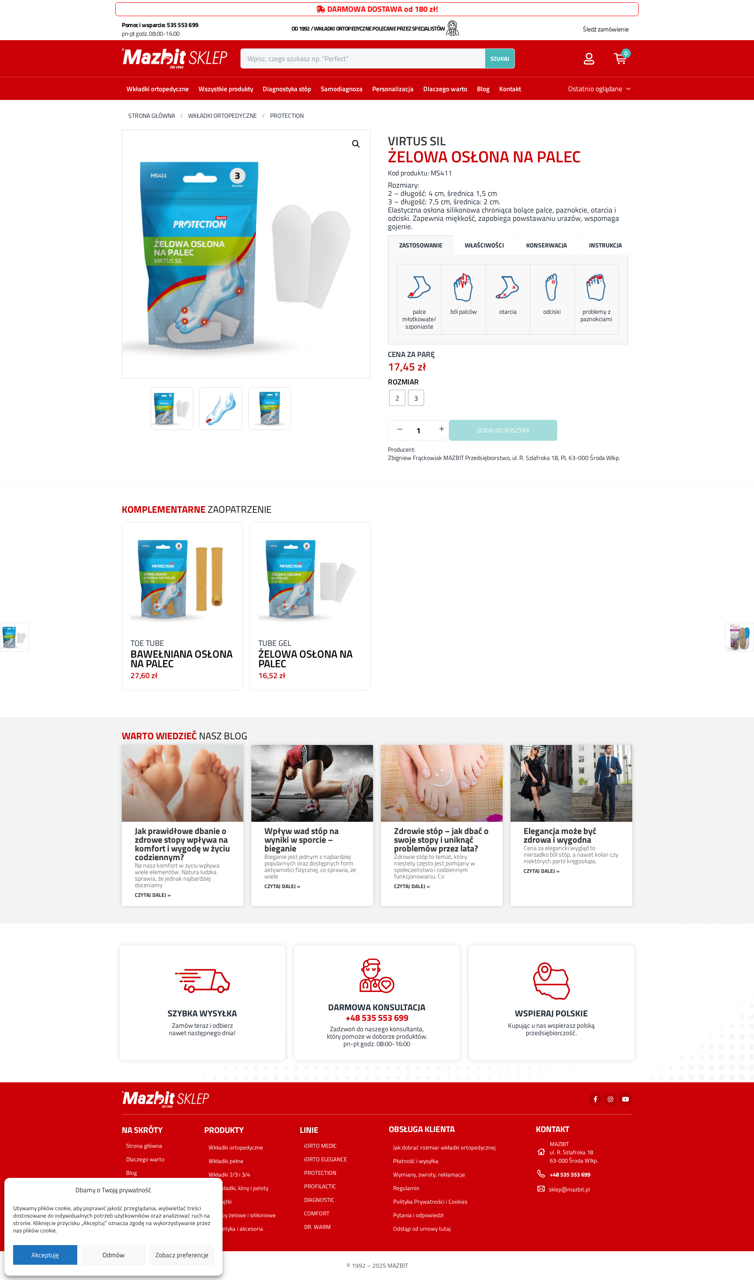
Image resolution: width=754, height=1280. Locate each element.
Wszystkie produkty (226, 89)
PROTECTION (287, 115)
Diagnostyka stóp (287, 89)
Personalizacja (393, 89)
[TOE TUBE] (182, 578)
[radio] (397, 397)
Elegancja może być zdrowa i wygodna (560, 835)
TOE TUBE (147, 643)
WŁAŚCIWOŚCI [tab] (484, 245)
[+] (441, 429)
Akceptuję (45, 1255)
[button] (624, 58)
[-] (399, 429)
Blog (483, 89)
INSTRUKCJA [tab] (605, 245)
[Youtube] (625, 1099)
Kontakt (510, 89)
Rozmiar (403, 382)
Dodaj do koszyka (503, 430)
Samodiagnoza (342, 89)
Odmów (113, 1255)
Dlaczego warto (445, 89)
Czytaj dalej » (153, 895)
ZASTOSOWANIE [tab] (420, 245)
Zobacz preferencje (182, 1255)
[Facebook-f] (595, 1099)
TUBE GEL (274, 643)
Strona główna (151, 115)
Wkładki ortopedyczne (158, 89)
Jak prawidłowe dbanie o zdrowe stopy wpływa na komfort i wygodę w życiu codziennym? (182, 844)
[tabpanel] (508, 299)
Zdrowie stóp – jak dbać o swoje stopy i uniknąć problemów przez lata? (441, 839)
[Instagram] (610, 1099)
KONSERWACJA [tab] (546, 245)
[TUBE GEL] (310, 578)
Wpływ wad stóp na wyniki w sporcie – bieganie (301, 839)
